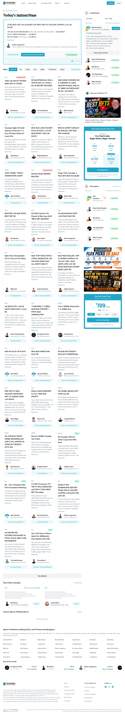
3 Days (107, 314)
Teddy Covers (42, 657)
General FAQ (88, 701)
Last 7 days (108, 18)
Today (28, 69)
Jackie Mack (41, 644)
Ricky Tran (6, 652)
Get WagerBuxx (102, 170)
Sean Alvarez (59, 652)
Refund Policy (88, 698)
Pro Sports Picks (77, 648)
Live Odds (67, 701)
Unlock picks (78, 583)
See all (79, 612)
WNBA (42, 69)
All (20, 69)
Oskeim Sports (42, 648)
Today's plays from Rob (100, 53)
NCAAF (62, 69)
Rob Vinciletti (24, 652)
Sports (57, 3)
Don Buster (23, 644)
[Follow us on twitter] (109, 687)
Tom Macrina (93, 657)
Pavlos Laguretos (60, 648)
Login (118, 3)
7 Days (114, 314)
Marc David (110, 644)
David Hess (110, 639)
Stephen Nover (111, 652)
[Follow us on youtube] (106, 687)
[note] (71, 54)
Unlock (36, 604)
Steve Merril (6, 657)
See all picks (42, 576)
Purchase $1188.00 (42, 567)
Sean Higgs (75, 652)
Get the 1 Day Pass (102, 320)
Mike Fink (5, 648)
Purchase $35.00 (15, 295)
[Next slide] (10, 61)
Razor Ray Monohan (112, 648)
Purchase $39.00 (42, 522)
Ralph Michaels (94, 648)
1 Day (91, 314)
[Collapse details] (118, 53)
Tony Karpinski (111, 657)
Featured (13, 69)
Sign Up (110, 3)
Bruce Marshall (59, 639)
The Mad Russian (77, 657)
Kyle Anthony (93, 644)
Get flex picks (75, 69)
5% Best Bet (52, 69)
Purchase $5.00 (15, 117)
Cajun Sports (76, 639)
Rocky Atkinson (42, 652)
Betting (66, 3)
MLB (35, 69)
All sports (89, 18)
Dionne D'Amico (7, 644)
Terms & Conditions (90, 694)
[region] (42, 42)
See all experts (116, 186)
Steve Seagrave (25, 657)
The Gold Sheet (59, 657)
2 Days (99, 314)
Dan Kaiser (93, 639)
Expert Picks (32, 3)
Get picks (116, 28)
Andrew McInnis (7, 639)
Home (23, 3)
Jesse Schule (59, 644)
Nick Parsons (24, 648)
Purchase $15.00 (42, 203)
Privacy (86, 690)
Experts (66, 687)
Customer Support (90, 687)
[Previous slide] (6, 61)
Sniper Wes (93, 652)
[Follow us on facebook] (113, 687)
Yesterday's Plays (69, 690)
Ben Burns (23, 639)
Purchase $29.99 (69, 203)
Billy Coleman (41, 639)
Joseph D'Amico (77, 644)
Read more (10, 40)
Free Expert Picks (46, 3)
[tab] (72, 61)
